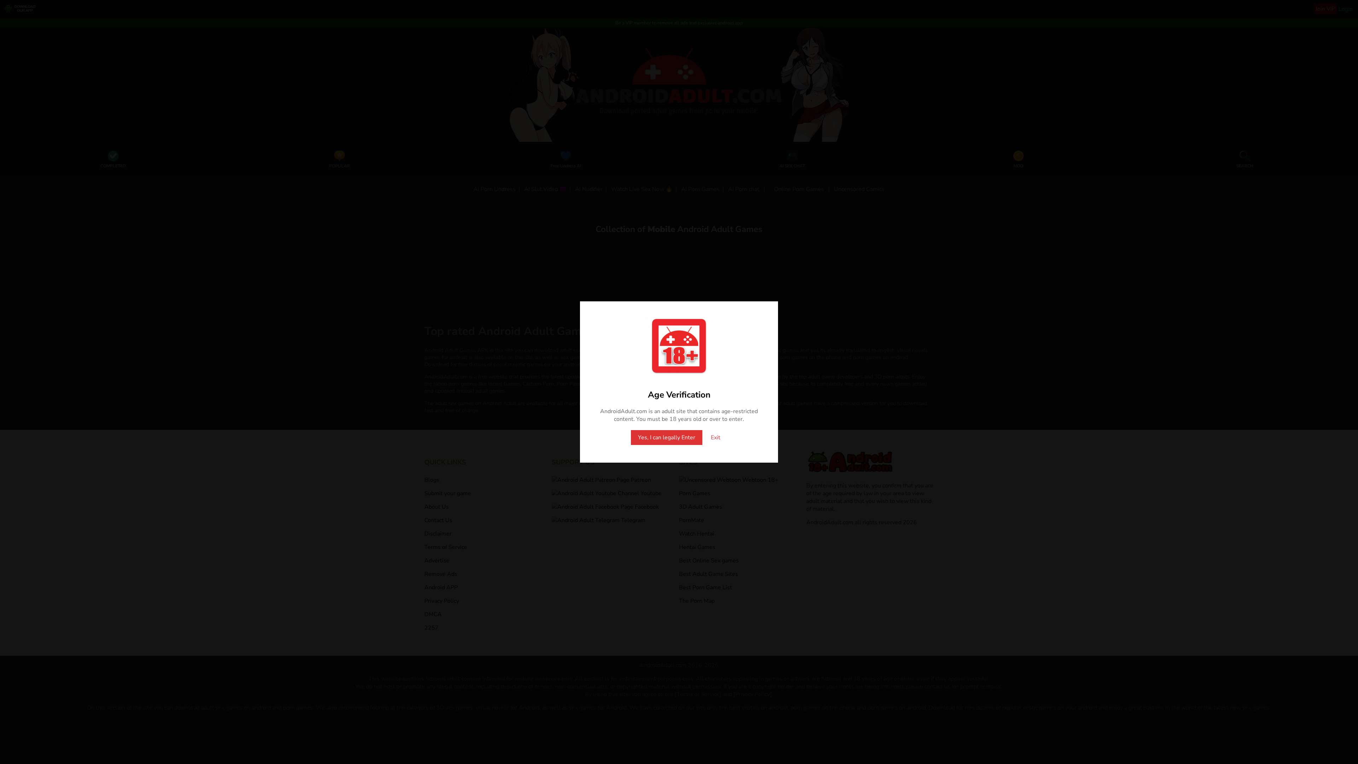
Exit (715, 437)
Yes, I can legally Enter (666, 437)
